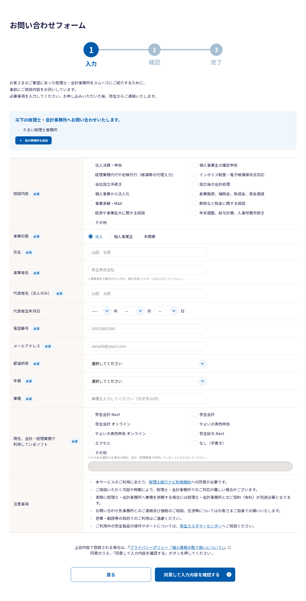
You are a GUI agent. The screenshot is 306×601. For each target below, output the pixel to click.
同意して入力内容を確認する (192, 574)
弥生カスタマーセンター (201, 526)
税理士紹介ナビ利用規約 (170, 482)
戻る (111, 574)
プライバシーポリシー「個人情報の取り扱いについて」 (177, 547)
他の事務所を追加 (36, 140)
